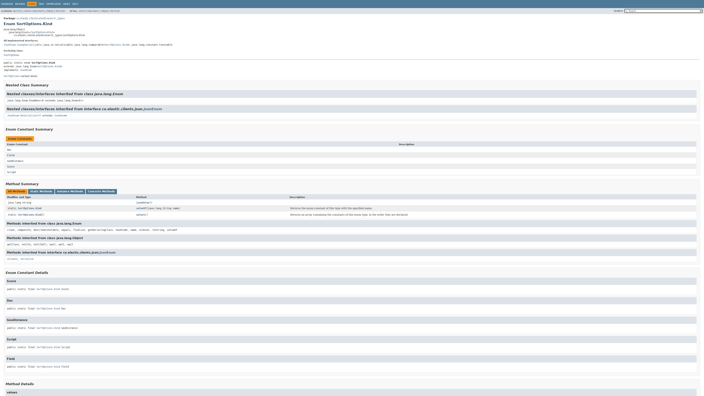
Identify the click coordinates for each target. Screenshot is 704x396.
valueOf (141, 208)
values (140, 214)
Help (75, 4)
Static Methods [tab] (41, 191)
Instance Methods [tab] (70, 191)
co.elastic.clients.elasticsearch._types (40, 18)
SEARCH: (618, 11)
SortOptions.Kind (42, 32)
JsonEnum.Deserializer (22, 115)
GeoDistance (15, 161)
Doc (9, 149)
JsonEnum (9, 44)
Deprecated (53, 4)
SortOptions (11, 55)
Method (60, 11)
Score (10, 166)
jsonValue (142, 202)
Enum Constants (34, 11)
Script (11, 172)
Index (66, 4)
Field (10, 155)
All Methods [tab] (16, 191)
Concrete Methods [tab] (101, 191)
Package (20, 4)
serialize (27, 258)
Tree (41, 4)
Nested (17, 11)
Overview (7, 4)
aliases (12, 258)
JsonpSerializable (29, 44)
